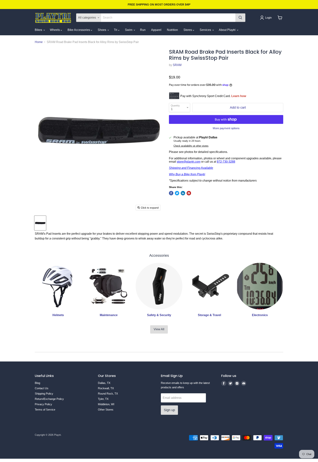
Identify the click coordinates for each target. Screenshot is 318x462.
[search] (168, 17)
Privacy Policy (43, 404)
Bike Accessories (79, 29)
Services (206, 29)
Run (143, 29)
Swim (129, 29)
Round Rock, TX (108, 393)
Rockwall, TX (106, 388)
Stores (188, 29)
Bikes (39, 29)
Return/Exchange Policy (49, 398)
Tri (116, 29)
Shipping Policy (44, 393)
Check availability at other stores (191, 146)
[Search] (240, 17)
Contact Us (41, 388)
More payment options (226, 128)
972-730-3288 (226, 161)
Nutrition (172, 29)
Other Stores (105, 409)
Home (39, 42)
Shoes (102, 29)
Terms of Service (45, 409)
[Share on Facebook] (171, 193)
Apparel (156, 29)
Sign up (169, 410)
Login (268, 17)
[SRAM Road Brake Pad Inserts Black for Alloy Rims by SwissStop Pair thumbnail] (40, 223)
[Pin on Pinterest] (189, 193)
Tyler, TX (103, 398)
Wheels (55, 29)
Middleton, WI (106, 404)
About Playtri (227, 29)
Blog (37, 382)
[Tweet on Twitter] (177, 193)
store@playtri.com (188, 161)
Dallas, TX (104, 382)
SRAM (177, 65)
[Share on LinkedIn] (183, 193)
